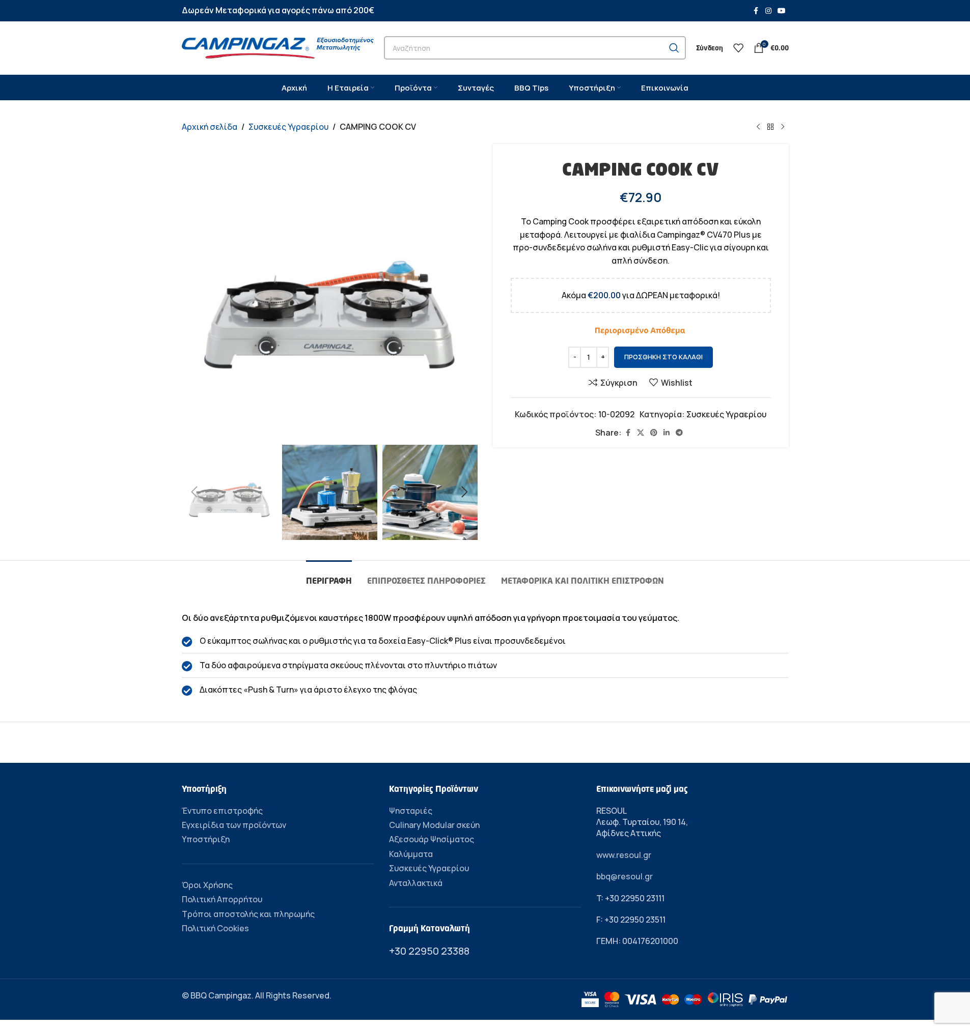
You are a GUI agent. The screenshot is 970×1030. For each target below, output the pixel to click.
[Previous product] (758, 127)
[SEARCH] (674, 48)
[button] (194, 492)
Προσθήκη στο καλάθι (663, 356)
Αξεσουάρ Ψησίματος (431, 839)
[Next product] (783, 127)
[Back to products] (770, 127)
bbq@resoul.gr (624, 876)
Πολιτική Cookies (215, 928)
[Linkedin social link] (666, 433)
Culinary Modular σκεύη (434, 825)
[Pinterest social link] (653, 433)
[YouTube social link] (781, 11)
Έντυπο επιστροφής (222, 810)
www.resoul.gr (623, 855)
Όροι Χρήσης (207, 885)
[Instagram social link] (768, 11)
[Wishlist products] (738, 48)
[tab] (329, 575)
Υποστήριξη (206, 839)
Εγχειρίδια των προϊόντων (234, 825)
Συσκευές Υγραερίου (288, 126)
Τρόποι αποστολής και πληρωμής (248, 914)
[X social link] (640, 433)
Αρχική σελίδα (209, 126)
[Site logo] (278, 46)
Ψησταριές (410, 810)
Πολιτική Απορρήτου (222, 899)
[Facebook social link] (756, 11)
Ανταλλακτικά (415, 883)
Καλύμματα (411, 854)
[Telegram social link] (679, 433)
